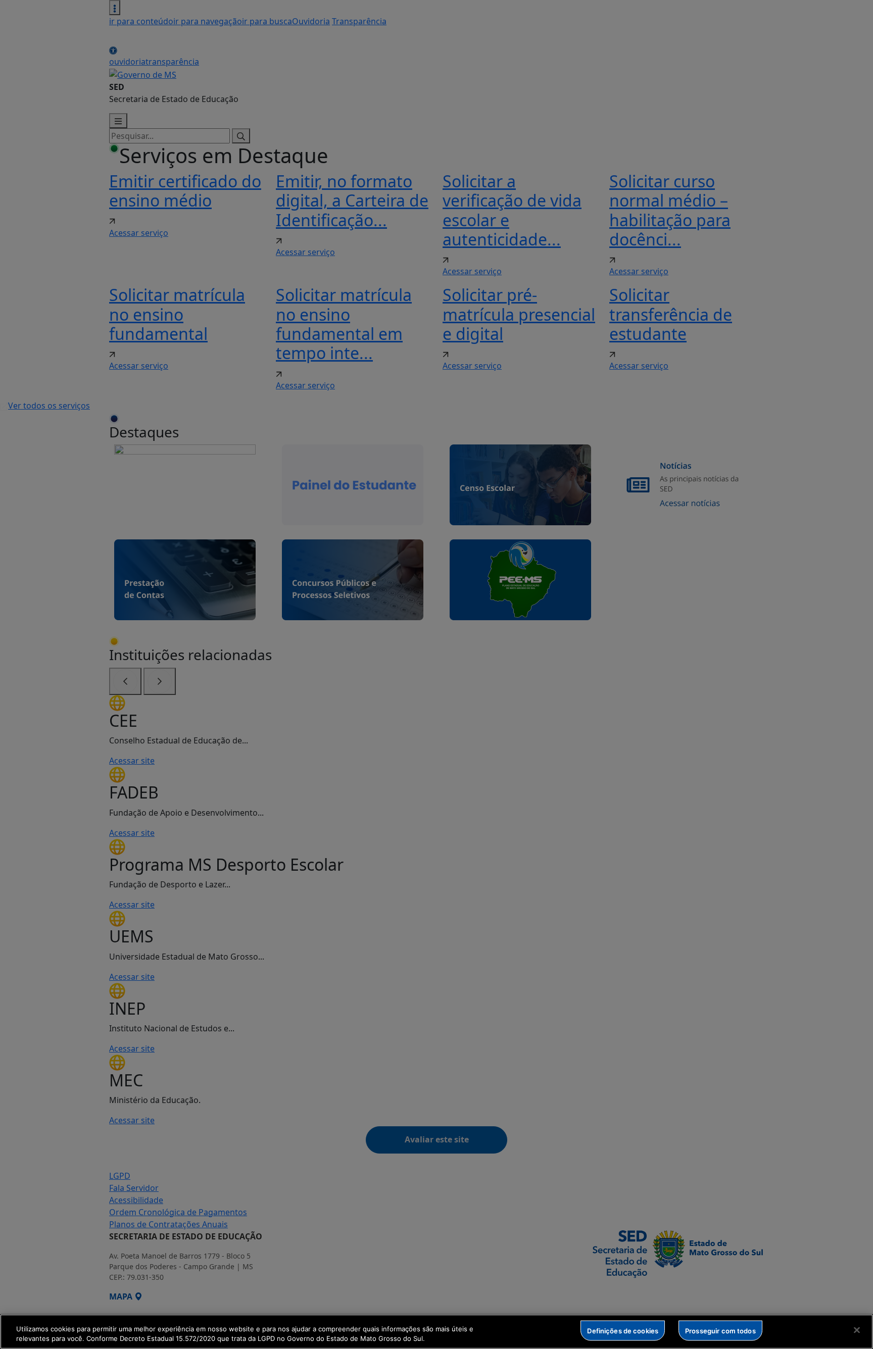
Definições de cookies (622, 1330)
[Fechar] (857, 1330)
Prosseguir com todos (720, 1330)
